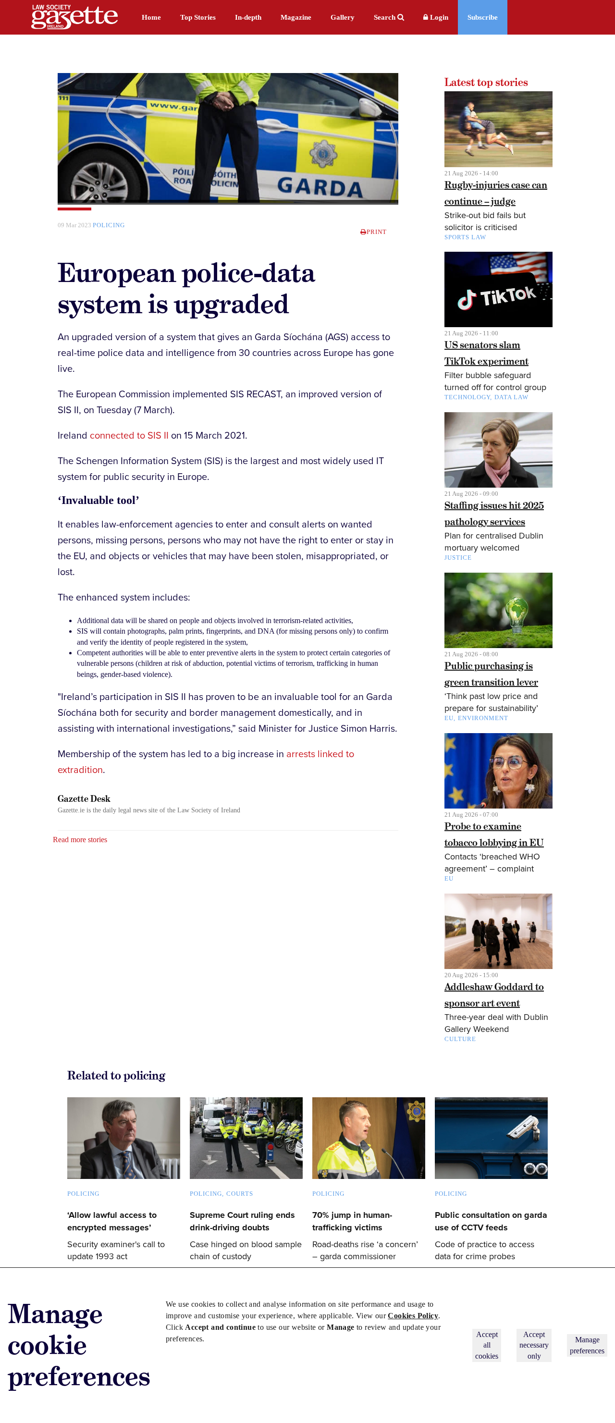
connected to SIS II (129, 436)
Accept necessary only (534, 1345)
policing (109, 225)
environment (483, 718)
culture (460, 1039)
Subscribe (482, 17)
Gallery (343, 17)
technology (467, 397)
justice (458, 557)
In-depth (248, 17)
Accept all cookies (486, 1345)
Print (377, 231)
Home (151, 17)
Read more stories (80, 839)
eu (449, 878)
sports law (465, 237)
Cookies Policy (413, 1316)
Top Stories (198, 17)
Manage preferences (587, 1345)
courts (239, 1193)
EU (449, 718)
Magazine (296, 17)
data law (511, 397)
